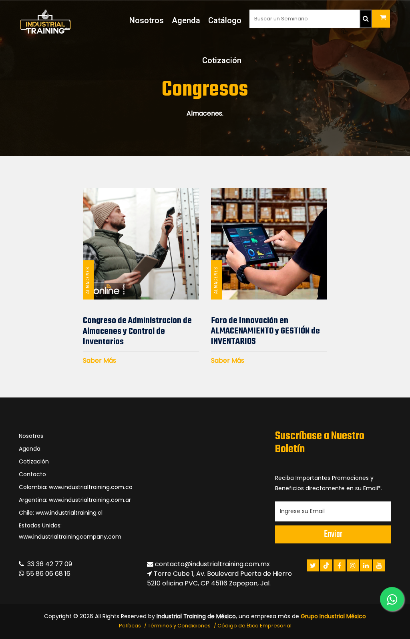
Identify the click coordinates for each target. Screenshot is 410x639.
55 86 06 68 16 (47, 573)
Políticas (130, 625)
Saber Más (99, 360)
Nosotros (146, 20)
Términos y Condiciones (179, 625)
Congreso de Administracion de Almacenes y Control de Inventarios (137, 331)
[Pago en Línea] (381, 19)
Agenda (186, 20)
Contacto (32, 474)
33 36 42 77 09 (48, 564)
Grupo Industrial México (333, 616)
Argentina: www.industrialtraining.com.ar (75, 500)
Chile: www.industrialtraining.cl (60, 513)
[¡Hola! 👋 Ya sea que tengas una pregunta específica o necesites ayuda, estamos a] (392, 599)
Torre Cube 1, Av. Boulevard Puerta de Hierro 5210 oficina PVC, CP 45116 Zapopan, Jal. (219, 578)
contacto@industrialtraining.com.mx (212, 564)
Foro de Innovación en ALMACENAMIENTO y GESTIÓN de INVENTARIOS (265, 331)
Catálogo (224, 20)
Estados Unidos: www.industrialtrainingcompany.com (70, 531)
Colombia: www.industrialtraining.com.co (76, 487)
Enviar (333, 534)
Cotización (221, 60)
